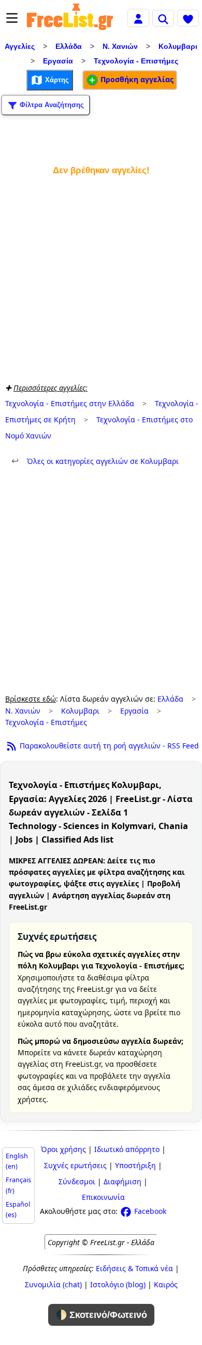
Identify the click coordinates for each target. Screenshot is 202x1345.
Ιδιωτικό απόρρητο (127, 1149)
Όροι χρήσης (63, 1149)
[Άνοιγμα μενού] (12, 18)
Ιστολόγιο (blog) (118, 1284)
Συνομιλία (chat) (53, 1284)
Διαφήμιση (122, 1181)
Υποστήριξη (135, 1165)
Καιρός (166, 1284)
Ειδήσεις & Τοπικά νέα (134, 1268)
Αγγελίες (20, 46)
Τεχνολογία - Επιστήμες (136, 61)
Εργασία (58, 61)
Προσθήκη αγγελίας (136, 79)
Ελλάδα (68, 46)
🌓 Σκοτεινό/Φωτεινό (101, 1315)
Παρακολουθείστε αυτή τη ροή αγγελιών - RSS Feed (108, 746)
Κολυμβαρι (177, 46)
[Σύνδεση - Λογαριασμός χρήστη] (138, 17)
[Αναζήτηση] (163, 18)
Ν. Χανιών (120, 46)
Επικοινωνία (103, 1197)
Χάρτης (56, 79)
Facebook (149, 1211)
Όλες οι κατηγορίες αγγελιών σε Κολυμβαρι (95, 461)
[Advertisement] (101, 277)
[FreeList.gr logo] (70, 18)
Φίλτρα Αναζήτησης (51, 104)
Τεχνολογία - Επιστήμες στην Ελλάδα (69, 403)
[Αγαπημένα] (188, 18)
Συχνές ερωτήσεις (75, 1165)
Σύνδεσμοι (77, 1181)
